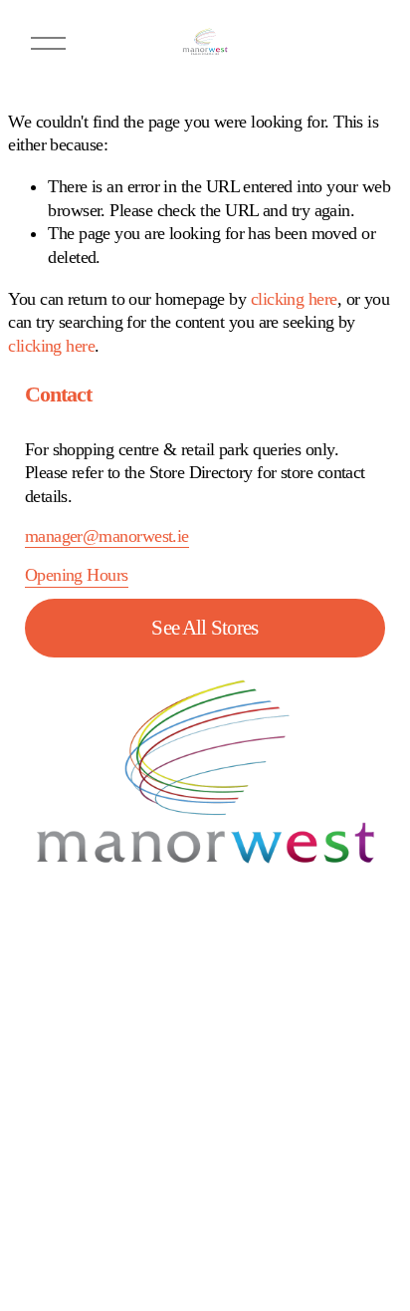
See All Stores (204, 628)
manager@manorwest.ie (107, 536)
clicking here (294, 299)
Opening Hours (76, 575)
